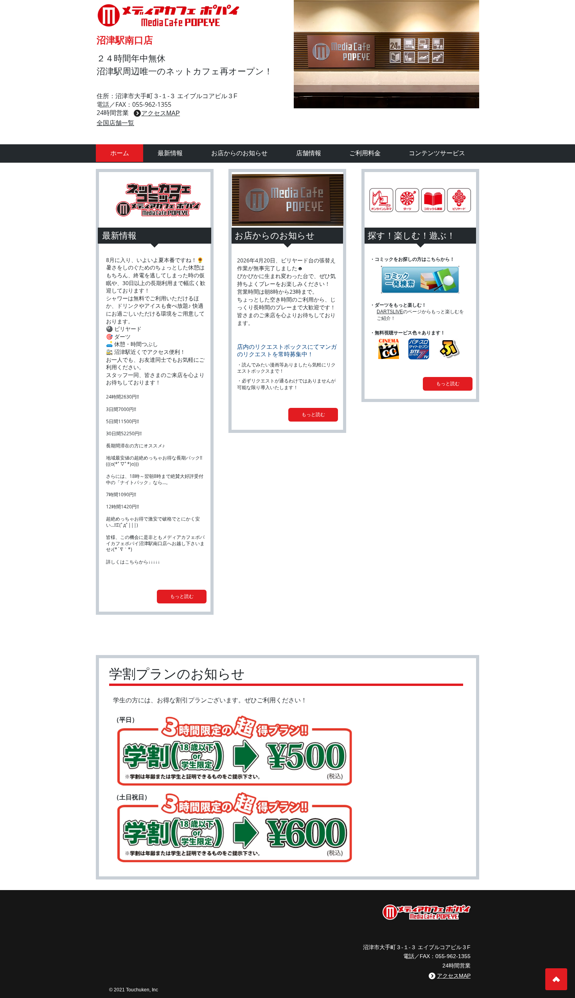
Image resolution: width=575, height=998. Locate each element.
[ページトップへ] (556, 979)
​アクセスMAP (160, 113)
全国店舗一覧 (115, 122)
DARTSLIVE (390, 311)
